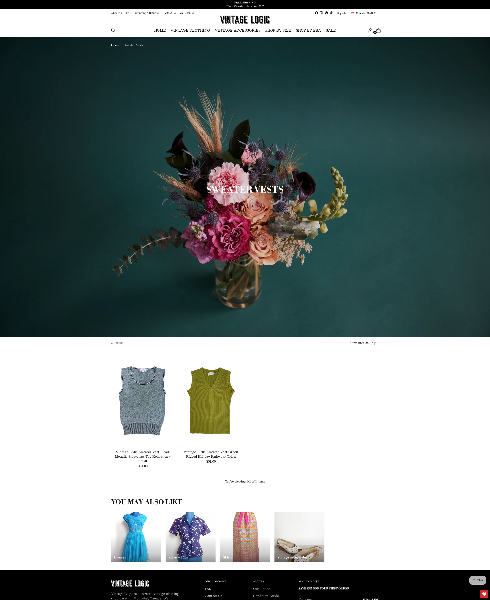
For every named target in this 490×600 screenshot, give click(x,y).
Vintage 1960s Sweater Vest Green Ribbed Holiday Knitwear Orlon (211, 454)
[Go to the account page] (369, 30)
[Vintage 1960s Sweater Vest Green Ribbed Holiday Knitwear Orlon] (211, 399)
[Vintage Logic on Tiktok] (331, 13)
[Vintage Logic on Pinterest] (326, 13)
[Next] (282, 4)
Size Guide (261, 588)
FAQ (208, 588)
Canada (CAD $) (366, 13)
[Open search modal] (113, 30)
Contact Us (213, 595)
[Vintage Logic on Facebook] (316, 13)
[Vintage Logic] (245, 20)
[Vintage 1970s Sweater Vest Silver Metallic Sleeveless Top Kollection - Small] (142, 399)
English (341, 13)
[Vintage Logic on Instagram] (321, 13)
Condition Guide (266, 595)
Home (115, 45)
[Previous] (207, 4)
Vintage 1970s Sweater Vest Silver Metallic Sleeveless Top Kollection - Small (143, 456)
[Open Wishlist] (484, 594)
